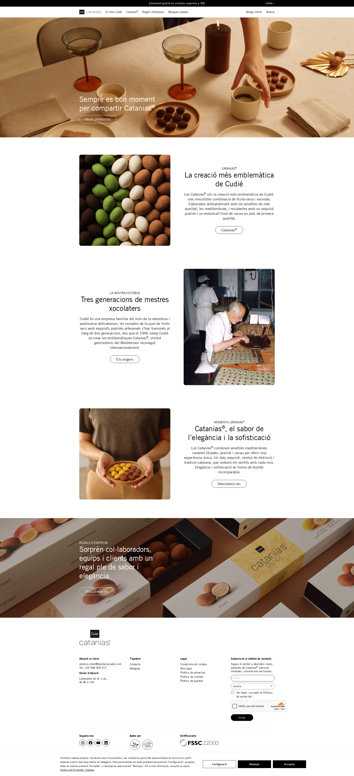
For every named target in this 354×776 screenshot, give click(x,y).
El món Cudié (114, 11)
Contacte (135, 664)
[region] (177, 77)
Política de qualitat (191, 680)
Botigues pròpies (178, 11)
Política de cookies (191, 676)
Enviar (242, 717)
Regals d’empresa (153, 11)
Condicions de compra (193, 664)
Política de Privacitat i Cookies (77, 769)
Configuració (219, 764)
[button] (348, 131)
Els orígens (124, 359)
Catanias (132, 11)
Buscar (270, 11)
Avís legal (186, 668)
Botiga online (254, 11)
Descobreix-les (229, 484)
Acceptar (289, 764)
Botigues (135, 668)
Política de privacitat (192, 672)
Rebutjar (254, 764)
